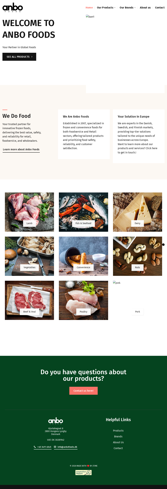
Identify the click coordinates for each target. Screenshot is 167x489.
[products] (163, 244)
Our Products (105, 7)
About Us (118, 442)
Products (118, 430)
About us (145, 7)
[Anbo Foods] (12, 7)
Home (89, 7)
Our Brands (126, 7)
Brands (118, 436)
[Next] (160, 54)
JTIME (95, 466)
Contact (160, 7)
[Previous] (90, 54)
